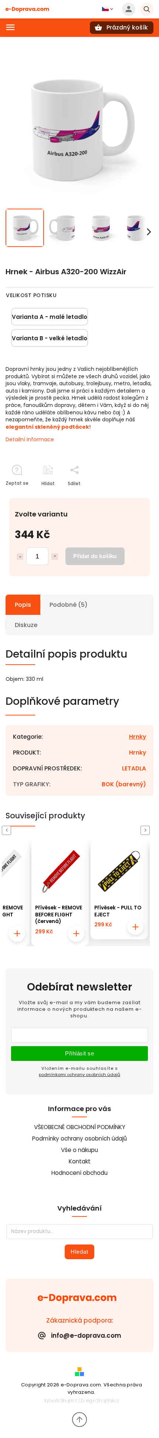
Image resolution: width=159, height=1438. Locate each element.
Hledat (79, 1252)
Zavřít (129, 496)
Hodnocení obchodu (79, 1173)
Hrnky (137, 737)
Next (146, 830)
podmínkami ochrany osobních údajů (79, 1074)
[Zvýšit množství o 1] (54, 556)
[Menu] (10, 27)
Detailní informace (30, 439)
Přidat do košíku (94, 556)
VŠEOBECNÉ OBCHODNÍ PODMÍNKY (79, 1127)
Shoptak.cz (108, 1400)
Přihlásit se (79, 1053)
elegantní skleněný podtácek (47, 427)
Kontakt (80, 1161)
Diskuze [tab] (26, 625)
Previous (7, 830)
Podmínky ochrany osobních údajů (79, 1138)
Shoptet (69, 1400)
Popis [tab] (23, 604)
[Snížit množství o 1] (20, 556)
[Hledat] (146, 9)
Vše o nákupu (79, 1150)
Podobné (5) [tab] (69, 604)
